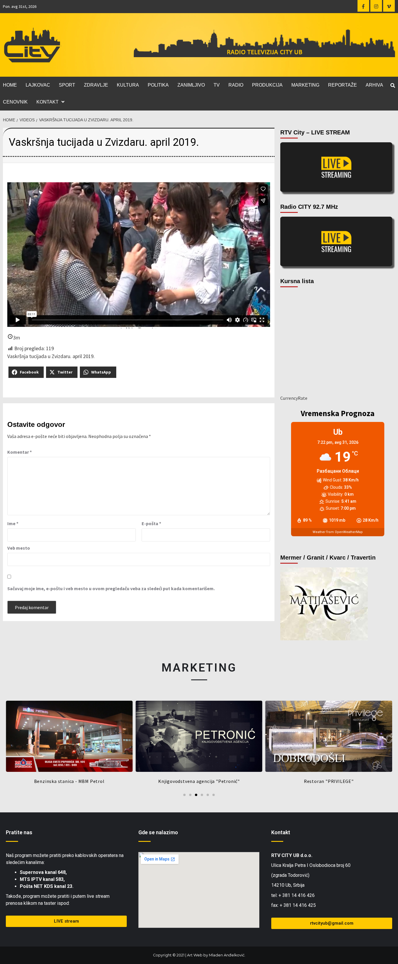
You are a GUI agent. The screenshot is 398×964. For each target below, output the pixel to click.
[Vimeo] (389, 6)
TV (217, 85)
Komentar (19, 452)
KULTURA (128, 85)
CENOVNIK (15, 101)
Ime (12, 523)
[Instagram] (376, 6)
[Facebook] (363, 6)
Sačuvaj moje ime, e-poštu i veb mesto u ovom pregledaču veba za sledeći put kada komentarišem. (111, 588)
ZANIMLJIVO (191, 85)
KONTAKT (47, 101)
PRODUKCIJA (267, 85)
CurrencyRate (293, 398)
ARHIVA (374, 85)
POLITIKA (158, 85)
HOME (10, 85)
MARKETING (305, 85)
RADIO (235, 85)
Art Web (194, 955)
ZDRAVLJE (96, 85)
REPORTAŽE (342, 85)
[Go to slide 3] (196, 795)
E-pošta (151, 523)
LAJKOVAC (38, 85)
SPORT (67, 85)
